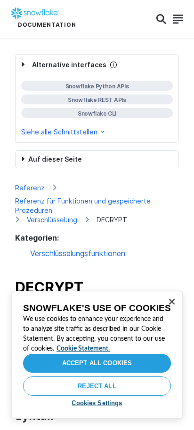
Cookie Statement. (83, 348)
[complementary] (97, 98)
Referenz (30, 188)
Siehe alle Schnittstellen (59, 132)
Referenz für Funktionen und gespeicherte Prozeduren (83, 205)
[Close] (172, 301)
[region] (97, 355)
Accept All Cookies (97, 363)
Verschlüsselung (52, 220)
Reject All (97, 386)
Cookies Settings (97, 403)
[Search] (161, 19)
